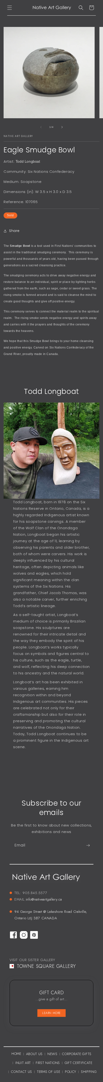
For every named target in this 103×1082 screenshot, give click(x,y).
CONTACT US (21, 1071)
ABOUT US (34, 1053)
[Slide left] (41, 127)
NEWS (52, 1053)
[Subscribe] (88, 845)
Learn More (51, 1013)
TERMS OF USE (48, 1071)
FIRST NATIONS (48, 1062)
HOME (16, 1053)
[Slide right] (62, 127)
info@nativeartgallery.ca (44, 899)
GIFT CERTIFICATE (78, 1062)
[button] (9, 7)
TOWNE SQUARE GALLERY (46, 966)
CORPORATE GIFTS (77, 1053)
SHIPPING (89, 1071)
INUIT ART (23, 1062)
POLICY (70, 1071)
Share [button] (14, 230)
